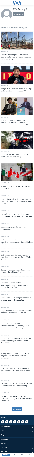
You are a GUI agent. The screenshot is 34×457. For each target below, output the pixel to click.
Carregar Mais (17, 409)
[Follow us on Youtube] (6, 421)
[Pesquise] (29, 455)
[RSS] (26, 421)
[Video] (21, 455)
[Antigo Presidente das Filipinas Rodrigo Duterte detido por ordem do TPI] (17, 75)
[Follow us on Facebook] (2, 421)
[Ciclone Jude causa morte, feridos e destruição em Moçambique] (17, 140)
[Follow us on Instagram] (10, 421)
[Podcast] (18, 421)
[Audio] (14, 455)
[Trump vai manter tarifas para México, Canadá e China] (17, 172)
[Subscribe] (22, 421)
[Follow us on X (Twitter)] (14, 421)
